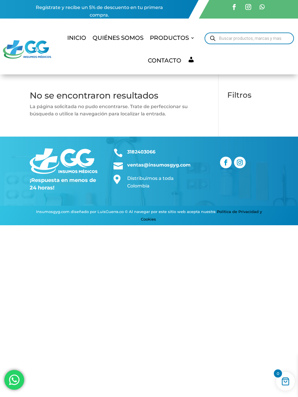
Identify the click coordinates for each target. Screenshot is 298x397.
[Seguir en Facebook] (234, 7)
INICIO (76, 37)
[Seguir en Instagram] (248, 7)
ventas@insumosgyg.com (159, 165)
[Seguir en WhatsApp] (262, 7)
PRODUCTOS (169, 37)
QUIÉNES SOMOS (118, 37)
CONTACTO (164, 60)
